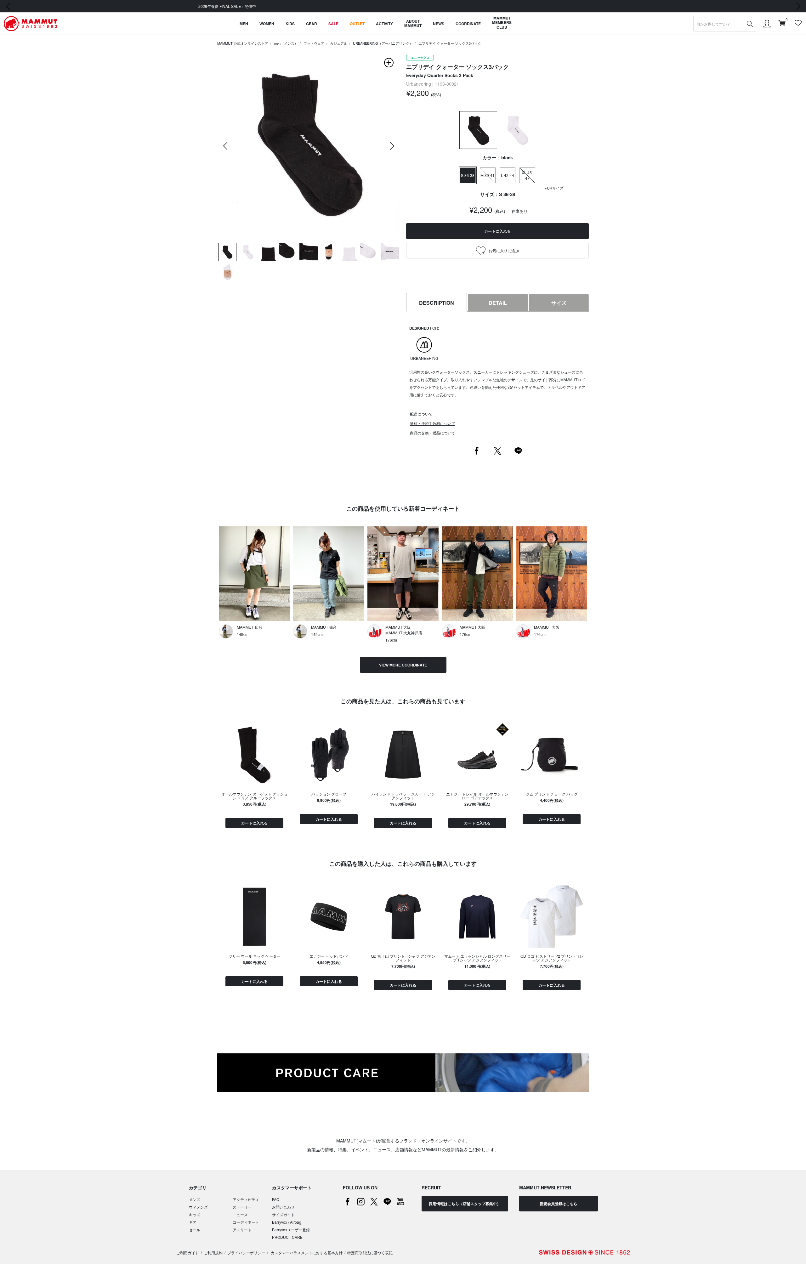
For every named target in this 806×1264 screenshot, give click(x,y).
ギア (192, 1222)
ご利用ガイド (187, 1252)
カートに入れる (254, 823)
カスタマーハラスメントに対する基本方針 (306, 1252)
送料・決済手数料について (432, 423)
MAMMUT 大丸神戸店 (403, 632)
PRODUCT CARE (287, 1237)
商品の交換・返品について (432, 432)
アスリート (242, 1229)
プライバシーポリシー (246, 1252)
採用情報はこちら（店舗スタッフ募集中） (465, 1203)
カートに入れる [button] (497, 231)
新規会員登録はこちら (558, 1203)
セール (194, 1229)
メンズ (194, 1199)
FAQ (275, 1199)
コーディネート (246, 1222)
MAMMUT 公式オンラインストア (242, 43)
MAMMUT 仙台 (249, 627)
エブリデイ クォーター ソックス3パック (449, 43)
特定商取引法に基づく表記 (370, 1252)
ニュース (240, 1214)
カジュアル (338, 43)
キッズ (194, 1214)
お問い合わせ (283, 1207)
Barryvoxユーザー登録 (291, 1229)
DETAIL (498, 302)
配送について (421, 414)
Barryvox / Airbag (286, 1222)
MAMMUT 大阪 (398, 627)
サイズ (558, 302)
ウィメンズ (198, 1207)
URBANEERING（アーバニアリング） (383, 43)
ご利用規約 (213, 1252)
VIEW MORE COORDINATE (403, 665)
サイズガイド (283, 1214)
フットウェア (314, 43)
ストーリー (242, 1207)
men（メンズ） (286, 43)
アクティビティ (246, 1199)
